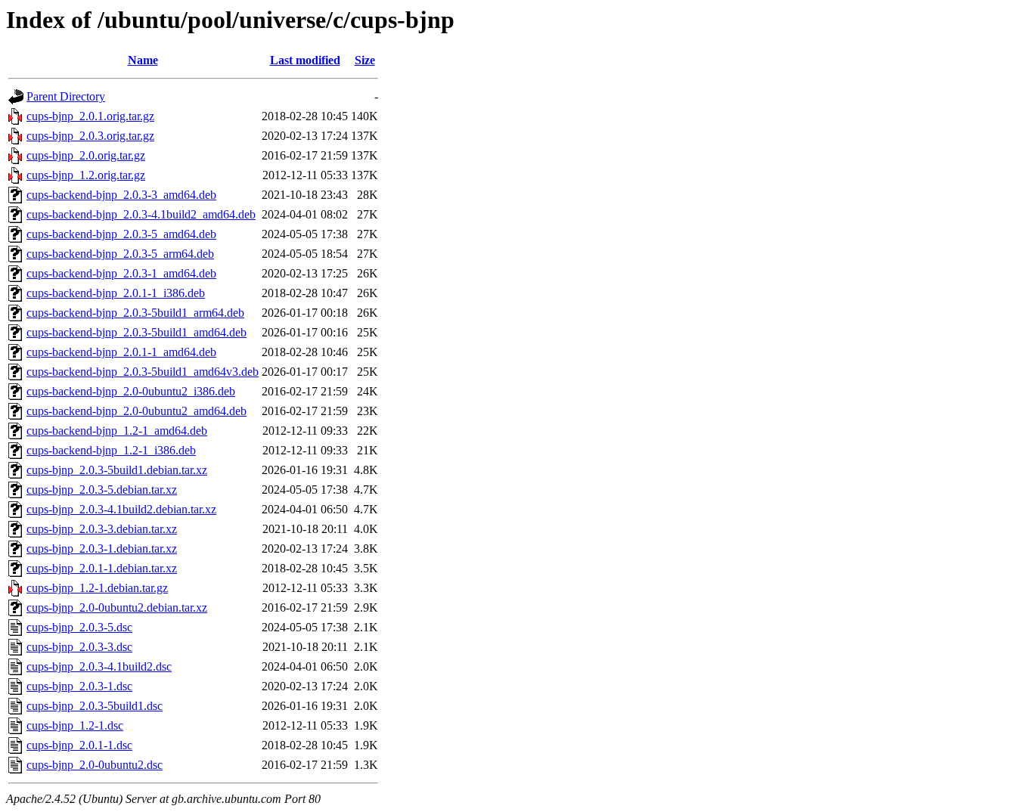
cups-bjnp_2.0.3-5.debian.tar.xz (101, 489)
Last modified (305, 60)
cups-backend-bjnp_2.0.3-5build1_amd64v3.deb (142, 371)
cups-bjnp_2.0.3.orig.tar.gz (90, 135)
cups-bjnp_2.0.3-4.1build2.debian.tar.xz (121, 509)
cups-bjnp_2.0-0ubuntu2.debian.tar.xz (116, 607)
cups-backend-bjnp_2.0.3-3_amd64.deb (121, 194)
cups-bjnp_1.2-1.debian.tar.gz (97, 587)
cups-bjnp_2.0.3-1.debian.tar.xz (101, 548)
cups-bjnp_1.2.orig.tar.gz (85, 175)
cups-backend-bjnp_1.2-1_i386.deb (111, 450)
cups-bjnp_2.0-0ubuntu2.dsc (94, 764)
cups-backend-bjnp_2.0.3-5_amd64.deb (121, 234)
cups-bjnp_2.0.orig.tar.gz (85, 155)
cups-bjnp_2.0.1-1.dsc (79, 745)
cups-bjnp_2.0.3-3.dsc (79, 646)
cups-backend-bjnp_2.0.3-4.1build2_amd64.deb (141, 214)
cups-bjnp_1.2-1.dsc (74, 725)
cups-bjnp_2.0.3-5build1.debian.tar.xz (116, 469)
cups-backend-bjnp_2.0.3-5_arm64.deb (120, 253)
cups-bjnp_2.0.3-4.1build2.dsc (99, 666)
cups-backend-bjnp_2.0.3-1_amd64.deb (121, 273)
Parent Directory (65, 96)
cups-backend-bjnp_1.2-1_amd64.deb (116, 430)
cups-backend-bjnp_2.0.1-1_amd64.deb (121, 352)
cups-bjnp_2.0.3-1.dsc (79, 686)
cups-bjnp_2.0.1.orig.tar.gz (90, 116)
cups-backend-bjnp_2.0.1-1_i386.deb (115, 293)
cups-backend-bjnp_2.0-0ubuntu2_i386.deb (130, 391)
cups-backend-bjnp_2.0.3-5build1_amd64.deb (136, 332)
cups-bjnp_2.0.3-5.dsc (79, 627)
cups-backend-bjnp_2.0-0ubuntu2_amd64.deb (136, 410)
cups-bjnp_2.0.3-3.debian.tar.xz (101, 528)
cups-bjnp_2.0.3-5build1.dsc (94, 705)
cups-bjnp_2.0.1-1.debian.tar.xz (101, 568)
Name (143, 60)
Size (365, 60)
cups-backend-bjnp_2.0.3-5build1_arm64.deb (135, 312)
